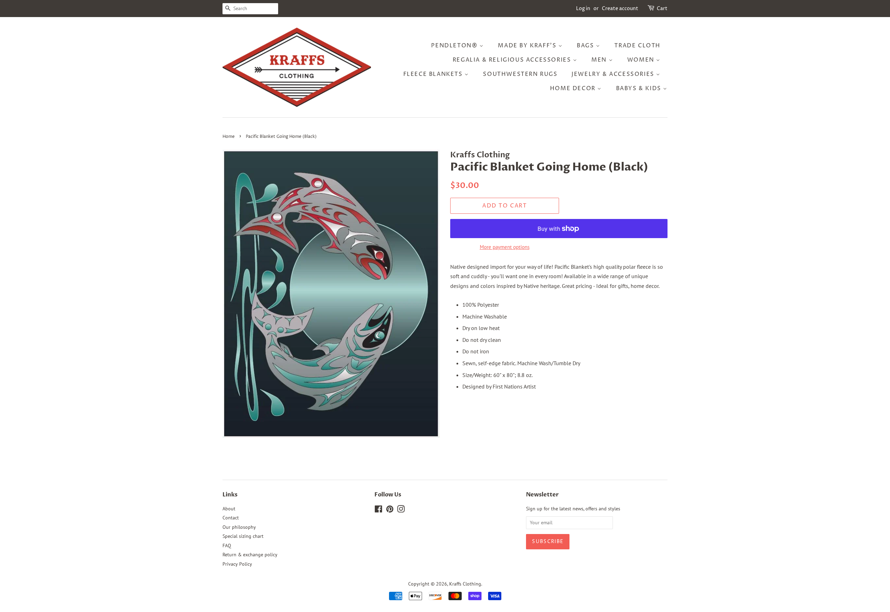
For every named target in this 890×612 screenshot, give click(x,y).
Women (641, 60)
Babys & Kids (639, 88)
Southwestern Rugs (520, 74)
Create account (620, 8)
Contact (230, 518)
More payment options (504, 247)
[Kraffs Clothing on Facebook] (378, 510)
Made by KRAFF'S (528, 45)
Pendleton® (455, 45)
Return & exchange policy (249, 554)
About (228, 508)
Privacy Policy (237, 564)
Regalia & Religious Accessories (513, 60)
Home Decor (574, 88)
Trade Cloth (637, 45)
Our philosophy (239, 527)
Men (599, 60)
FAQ (226, 545)
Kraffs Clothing (465, 584)
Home (228, 137)
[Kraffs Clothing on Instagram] (401, 510)
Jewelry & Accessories (614, 74)
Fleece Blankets (434, 74)
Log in (583, 8)
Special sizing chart (243, 536)
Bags (586, 45)
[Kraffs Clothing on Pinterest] (390, 510)
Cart (662, 8)
